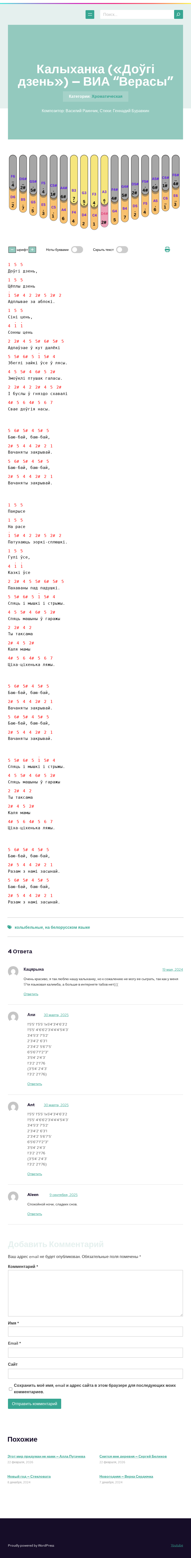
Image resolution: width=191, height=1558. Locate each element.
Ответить (31, 994)
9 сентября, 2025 (63, 1195)
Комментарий (23, 1266)
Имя (13, 1323)
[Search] (178, 14)
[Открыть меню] (90, 14)
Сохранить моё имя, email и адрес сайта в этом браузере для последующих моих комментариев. (95, 1388)
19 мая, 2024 (172, 969)
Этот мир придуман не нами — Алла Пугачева (46, 1456)
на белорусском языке (67, 927)
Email (14, 1343)
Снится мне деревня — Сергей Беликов (133, 1456)
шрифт (22, 249)
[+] (32, 250)
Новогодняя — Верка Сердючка (126, 1476)
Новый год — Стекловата (29, 1476)
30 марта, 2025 (56, 1015)
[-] (12, 250)
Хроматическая (107, 96)
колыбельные (29, 927)
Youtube (177, 1545)
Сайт (13, 1364)
